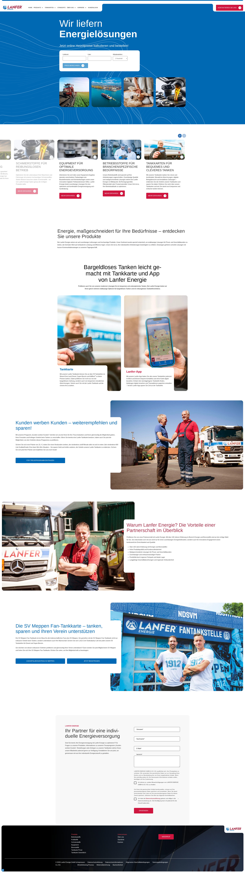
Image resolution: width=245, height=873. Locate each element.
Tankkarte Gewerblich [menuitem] (78, 852)
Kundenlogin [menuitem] (93, 7)
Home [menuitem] (30, 7)
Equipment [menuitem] (75, 845)
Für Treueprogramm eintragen (40, 460)
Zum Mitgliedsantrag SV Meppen (40, 661)
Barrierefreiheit (118, 865)
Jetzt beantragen (92, 661)
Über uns (121, 837)
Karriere (120, 842)
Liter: (89, 54)
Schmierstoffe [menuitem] (76, 842)
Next (184, 136)
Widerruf (166, 837)
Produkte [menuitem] (37, 7)
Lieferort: (66, 54)
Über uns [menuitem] (70, 7)
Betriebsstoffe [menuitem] (76, 837)
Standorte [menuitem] (61, 7)
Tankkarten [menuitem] (49, 7)
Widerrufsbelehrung (103, 865)
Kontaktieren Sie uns (227, 8)
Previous (180, 136)
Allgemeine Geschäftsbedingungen (138, 862)
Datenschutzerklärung (153, 798)
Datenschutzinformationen (114, 862)
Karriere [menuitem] (81, 7)
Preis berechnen (72, 65)
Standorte (121, 839)
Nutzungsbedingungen (160, 862)
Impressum (81, 862)
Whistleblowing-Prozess (85, 865)
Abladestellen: (118, 54)
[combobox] (74, 58)
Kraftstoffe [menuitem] (74, 839)
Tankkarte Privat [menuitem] (76, 850)
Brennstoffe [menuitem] (75, 847)
